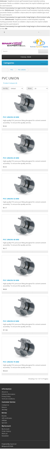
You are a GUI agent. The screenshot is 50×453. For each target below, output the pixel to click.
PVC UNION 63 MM (11, 321)
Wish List (4, 434)
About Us (5, 392)
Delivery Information (8, 394)
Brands (4, 416)
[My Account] (37, 32)
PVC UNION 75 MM (11, 362)
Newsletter (5, 436)
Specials (4, 423)
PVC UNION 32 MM (11, 198)
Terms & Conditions (8, 399)
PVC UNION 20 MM (11, 117)
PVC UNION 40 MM (11, 239)
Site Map (4, 410)
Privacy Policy (6, 396)
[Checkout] (46, 32)
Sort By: (5, 88)
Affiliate (4, 420)
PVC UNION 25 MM (11, 158)
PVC (12, 70)
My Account (5, 429)
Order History (6, 431)
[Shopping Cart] (43, 32)
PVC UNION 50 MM (11, 280)
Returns (4, 407)
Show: (30, 88)
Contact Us (5, 405)
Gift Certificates (7, 418)
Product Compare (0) (10, 83)
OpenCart (13, 444)
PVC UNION (22, 70)
